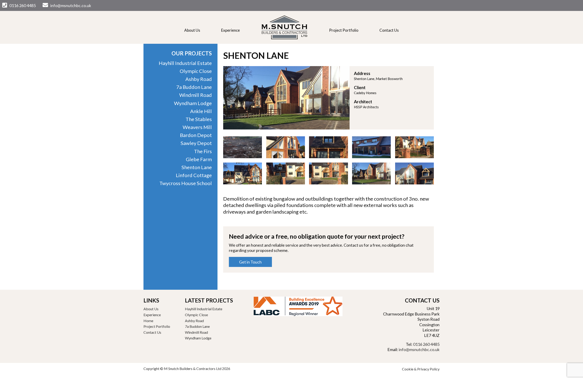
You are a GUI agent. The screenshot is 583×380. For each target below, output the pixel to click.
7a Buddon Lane (194, 87)
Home (284, 27)
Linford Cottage (194, 175)
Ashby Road (198, 79)
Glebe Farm (199, 159)
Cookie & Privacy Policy (421, 369)
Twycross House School (185, 183)
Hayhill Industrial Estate (185, 63)
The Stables (199, 119)
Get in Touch (250, 261)
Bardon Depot (196, 135)
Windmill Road (195, 95)
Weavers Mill (197, 127)
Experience (230, 30)
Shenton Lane (197, 167)
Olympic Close (196, 71)
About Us (192, 30)
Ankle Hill (201, 111)
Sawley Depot (196, 143)
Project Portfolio (343, 30)
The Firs (203, 151)
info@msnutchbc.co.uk (70, 5)
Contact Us (389, 30)
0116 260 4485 (22, 5)
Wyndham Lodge (193, 103)
